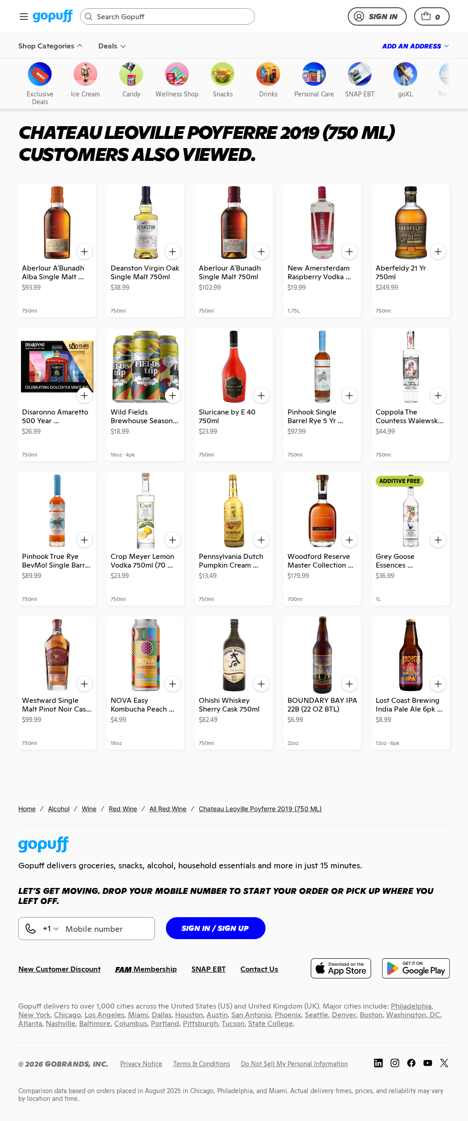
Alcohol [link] (58, 809)
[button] (432, 16)
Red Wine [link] (123, 809)
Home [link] (27, 809)
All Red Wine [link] (167, 809)
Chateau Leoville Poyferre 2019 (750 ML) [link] (260, 809)
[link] (53, 17)
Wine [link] (89, 809)
